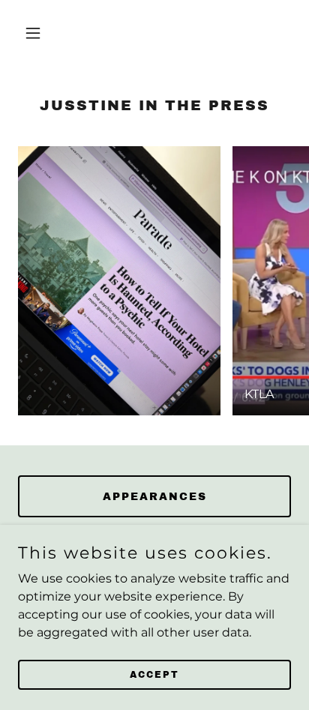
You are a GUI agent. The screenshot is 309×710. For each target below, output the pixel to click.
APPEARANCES (155, 496)
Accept (154, 674)
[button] (38, 33)
